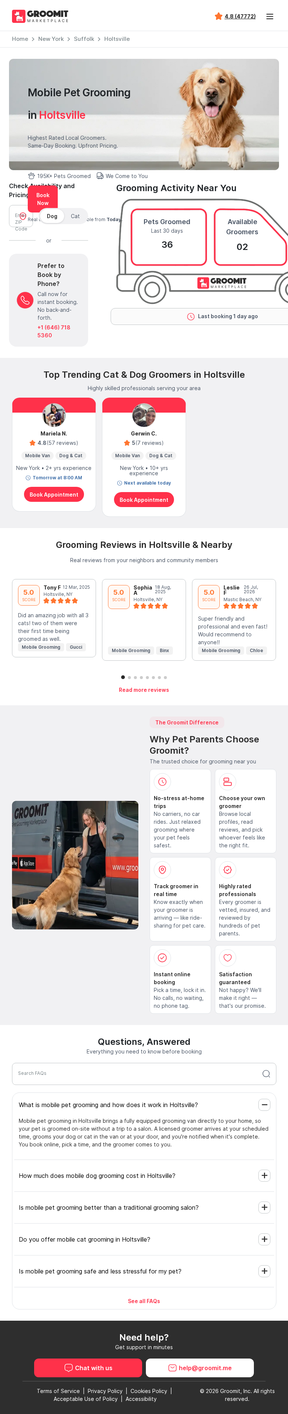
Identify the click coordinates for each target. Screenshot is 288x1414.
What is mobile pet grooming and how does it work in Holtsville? (108, 1105)
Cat (75, 216)
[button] (123, 677)
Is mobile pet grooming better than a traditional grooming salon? (109, 1207)
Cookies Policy (148, 1391)
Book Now (43, 199)
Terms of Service (58, 1391)
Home (20, 38)
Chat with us (93, 1368)
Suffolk (84, 38)
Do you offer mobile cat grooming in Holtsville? (84, 1239)
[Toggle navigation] (270, 16)
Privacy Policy (105, 1391)
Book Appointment (54, 494)
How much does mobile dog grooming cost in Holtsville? (97, 1175)
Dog (52, 216)
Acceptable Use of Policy (86, 1399)
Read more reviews (144, 690)
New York (51, 38)
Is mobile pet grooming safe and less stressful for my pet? (100, 1271)
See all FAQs (144, 1301)
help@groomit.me (205, 1368)
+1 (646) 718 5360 (54, 331)
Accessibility (141, 1399)
